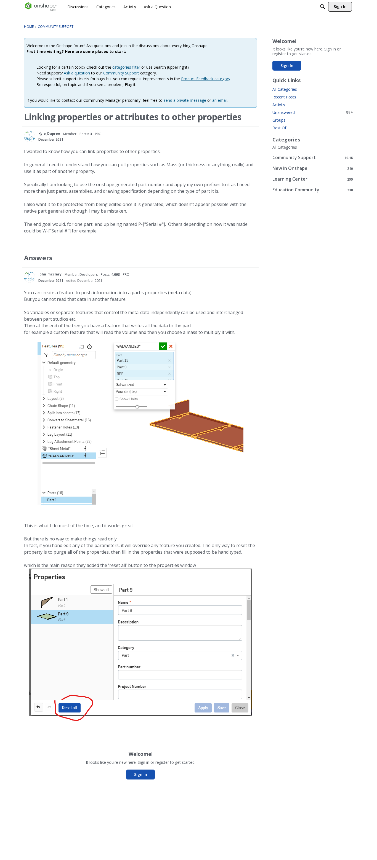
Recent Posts (284, 97)
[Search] (323, 7)
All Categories (284, 89)
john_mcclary (50, 274)
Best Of (279, 127)
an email (219, 100)
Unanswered (312, 112)
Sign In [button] (140, 774)
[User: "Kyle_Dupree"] (29, 136)
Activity (278, 104)
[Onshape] (41, 6)
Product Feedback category (205, 78)
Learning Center (312, 179)
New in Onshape (312, 168)
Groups (278, 120)
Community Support (121, 73)
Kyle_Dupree (49, 133)
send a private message (185, 100)
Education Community (312, 190)
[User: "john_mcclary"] (29, 277)
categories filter (126, 67)
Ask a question (77, 73)
